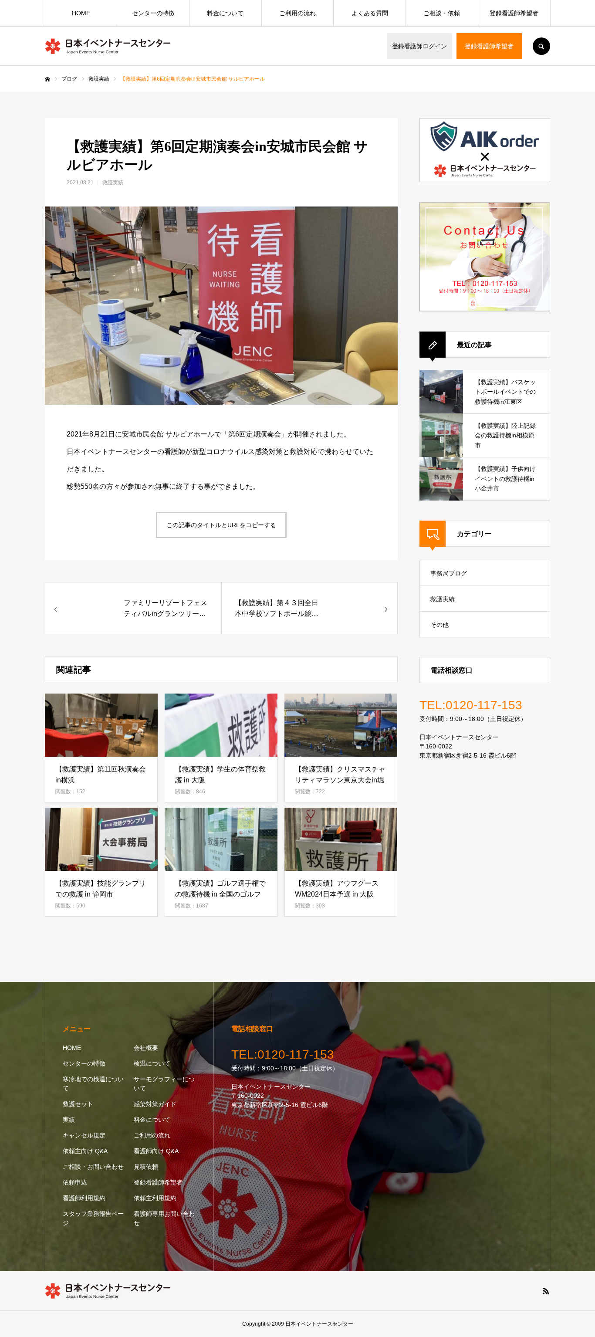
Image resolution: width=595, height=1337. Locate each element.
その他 (439, 624)
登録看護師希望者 (489, 46)
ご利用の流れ (297, 13)
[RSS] (545, 1290)
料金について (225, 13)
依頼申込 (75, 1182)
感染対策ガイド (155, 1103)
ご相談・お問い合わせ (93, 1166)
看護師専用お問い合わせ (164, 1218)
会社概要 (146, 1047)
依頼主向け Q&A (85, 1150)
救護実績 (112, 182)
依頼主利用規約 (155, 1198)
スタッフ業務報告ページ (93, 1218)
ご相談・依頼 (441, 13)
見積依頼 (146, 1166)
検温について (152, 1063)
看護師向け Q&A (156, 1150)
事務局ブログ (448, 573)
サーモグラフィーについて (164, 1084)
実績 (69, 1119)
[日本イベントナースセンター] (108, 46)
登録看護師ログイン (419, 46)
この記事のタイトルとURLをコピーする (221, 524)
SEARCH (541, 46)
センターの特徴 (153, 13)
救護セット (78, 1103)
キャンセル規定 (84, 1135)
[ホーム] (47, 79)
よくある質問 (370, 13)
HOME (81, 13)
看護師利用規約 (84, 1198)
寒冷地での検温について (93, 1084)
